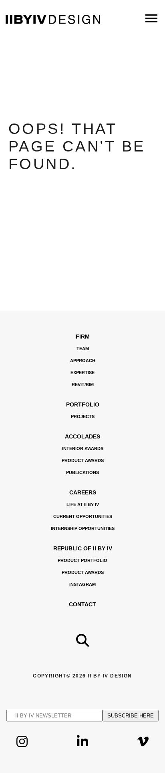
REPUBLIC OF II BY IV (82, 548)
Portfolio (82, 404)
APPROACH (82, 360)
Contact (82, 604)
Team (82, 348)
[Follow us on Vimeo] (143, 748)
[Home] (53, 21)
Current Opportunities (82, 516)
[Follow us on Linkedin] (82, 748)
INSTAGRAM (82, 584)
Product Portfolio (82, 560)
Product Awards (83, 460)
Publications (82, 472)
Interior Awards (82, 448)
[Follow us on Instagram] (22, 748)
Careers (82, 492)
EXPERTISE (82, 372)
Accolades (82, 436)
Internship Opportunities (83, 528)
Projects (83, 416)
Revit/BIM (83, 384)
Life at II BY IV (82, 504)
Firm (83, 336)
